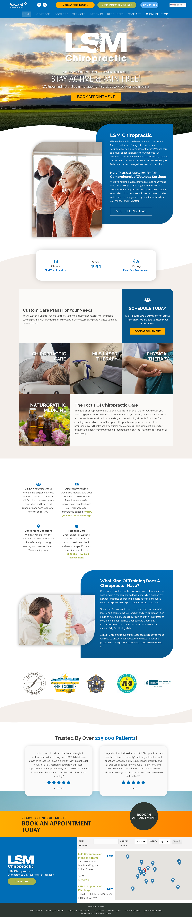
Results (153, 841)
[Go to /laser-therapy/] (96, 368)
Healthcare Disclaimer (78, 911)
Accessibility (36, 911)
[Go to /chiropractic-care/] (44, 368)
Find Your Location (55, 270)
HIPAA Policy (98, 911)
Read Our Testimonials (136, 270)
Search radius (124, 843)
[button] (96, 97)
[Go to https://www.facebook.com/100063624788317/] (39, 5)
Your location (83, 843)
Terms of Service (132, 911)
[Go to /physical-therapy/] (147, 368)
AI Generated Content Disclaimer (96, 913)
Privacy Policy (114, 911)
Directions (83, 879)
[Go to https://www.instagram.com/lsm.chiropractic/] (45, 5)
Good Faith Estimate (153, 911)
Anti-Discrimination (55, 911)
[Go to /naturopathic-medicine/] (44, 420)
